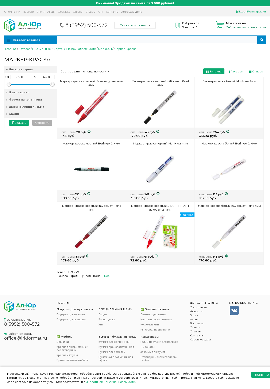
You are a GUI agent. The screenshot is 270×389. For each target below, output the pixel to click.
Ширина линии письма (26, 106)
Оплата (77, 12)
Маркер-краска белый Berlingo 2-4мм (229, 143)
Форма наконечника (25, 99)
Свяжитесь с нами (133, 25)
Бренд (14, 114)
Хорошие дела (131, 11)
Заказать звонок (19, 319)
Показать (19, 123)
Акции (51, 12)
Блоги (41, 12)
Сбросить (42, 122)
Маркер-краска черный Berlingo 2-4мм (91, 143)
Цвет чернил (19, 92)
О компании (12, 12)
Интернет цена (21, 69)
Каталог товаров (26, 40)
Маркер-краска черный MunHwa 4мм (160, 143)
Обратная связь (20, 333)
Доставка (64, 12)
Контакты (112, 12)
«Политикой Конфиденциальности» (111, 382)
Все (107, 275)
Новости (28, 12)
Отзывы (90, 12)
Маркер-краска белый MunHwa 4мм (229, 81)
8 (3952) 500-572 (86, 25)
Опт (100, 12)
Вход (241, 11)
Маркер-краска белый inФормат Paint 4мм (229, 205)
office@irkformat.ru (25, 338)
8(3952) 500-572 (22, 324)
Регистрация (256, 11)
